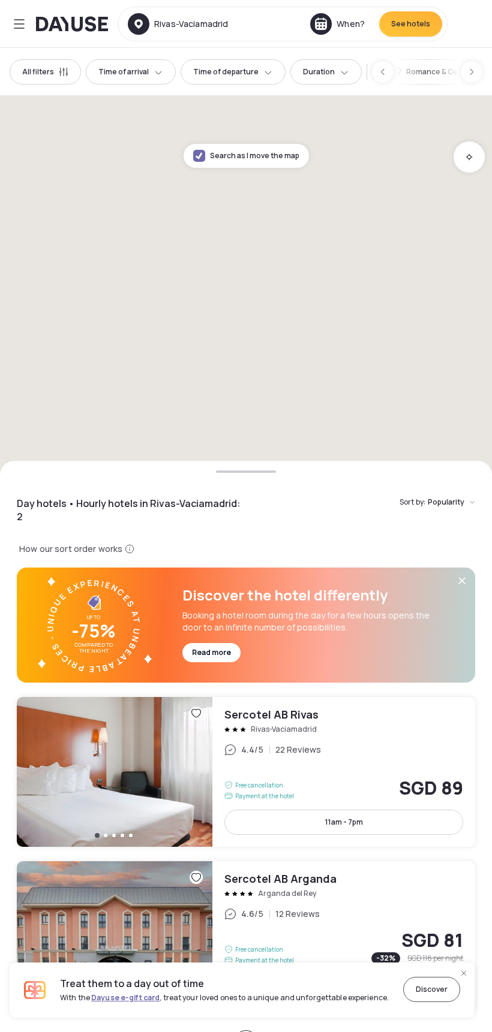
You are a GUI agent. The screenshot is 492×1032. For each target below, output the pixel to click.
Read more (211, 652)
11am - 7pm (344, 822)
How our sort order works (70, 548)
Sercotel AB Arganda (246, 936)
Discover (432, 989)
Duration (319, 72)
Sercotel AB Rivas (246, 772)
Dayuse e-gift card (125, 997)
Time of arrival (123, 72)
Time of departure (226, 72)
